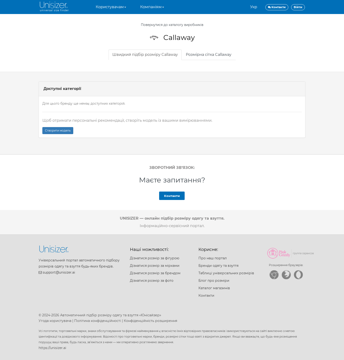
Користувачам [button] (110, 7)
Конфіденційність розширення (150, 321)
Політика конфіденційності (97, 321)
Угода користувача (55, 321)
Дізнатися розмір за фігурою (154, 258)
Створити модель (58, 130)
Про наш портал (212, 258)
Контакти (172, 196)
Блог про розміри (213, 280)
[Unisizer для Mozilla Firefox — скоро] (286, 274)
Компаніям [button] (151, 7)
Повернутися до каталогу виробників (172, 25)
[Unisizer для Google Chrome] (274, 274)
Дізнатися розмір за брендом (155, 273)
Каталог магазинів (214, 288)
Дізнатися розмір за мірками (154, 266)
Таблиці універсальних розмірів (226, 273)
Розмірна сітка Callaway (208, 54)
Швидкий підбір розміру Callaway (145, 54)
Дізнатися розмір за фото (151, 280)
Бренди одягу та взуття (218, 266)
